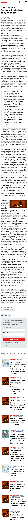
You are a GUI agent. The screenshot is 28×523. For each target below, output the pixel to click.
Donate (16, 2)
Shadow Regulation (7, 309)
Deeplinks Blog (14, 359)
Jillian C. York (19, 431)
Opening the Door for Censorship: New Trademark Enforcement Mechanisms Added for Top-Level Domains (17, 387)
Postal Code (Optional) (8, 327)
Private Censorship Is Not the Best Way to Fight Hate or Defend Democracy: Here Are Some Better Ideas (18, 439)
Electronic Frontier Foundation (4, 2)
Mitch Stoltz (5, 17)
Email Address (6, 332)
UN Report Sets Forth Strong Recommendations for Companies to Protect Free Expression (18, 405)
